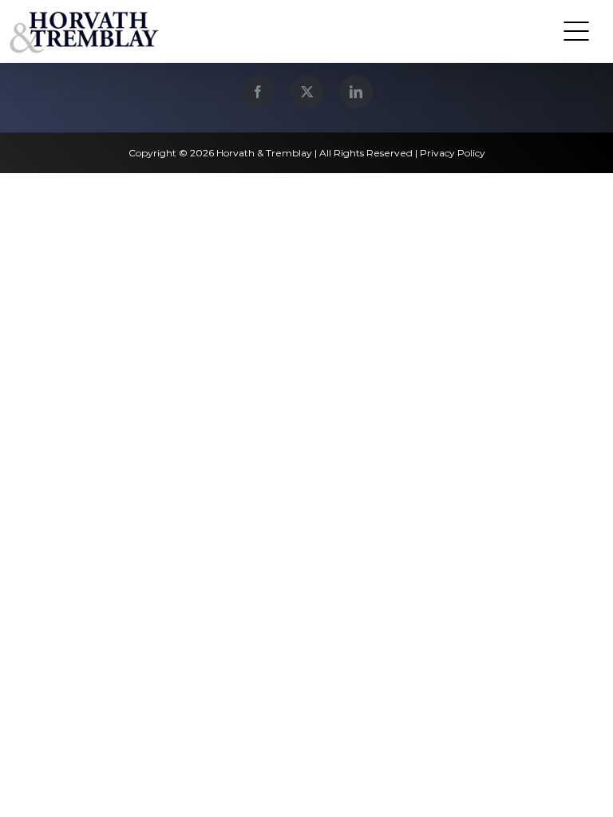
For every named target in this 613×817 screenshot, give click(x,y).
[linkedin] (356, 92)
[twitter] (307, 92)
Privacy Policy (452, 153)
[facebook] (258, 92)
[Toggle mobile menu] (576, 31)
